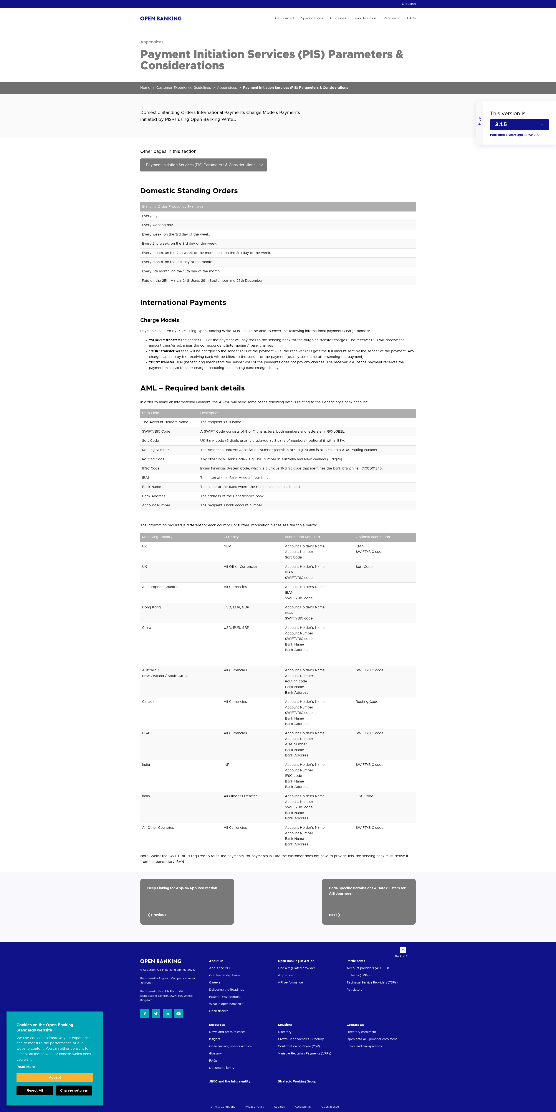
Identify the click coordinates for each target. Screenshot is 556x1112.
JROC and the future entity (229, 1081)
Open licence (330, 1106)
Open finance (218, 1011)
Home (145, 87)
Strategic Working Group (297, 1081)
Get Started (284, 18)
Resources (217, 1024)
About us (216, 961)
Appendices (227, 87)
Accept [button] (55, 1077)
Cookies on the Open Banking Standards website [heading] (45, 1027)
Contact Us (355, 1024)
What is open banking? (226, 1004)
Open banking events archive (230, 1046)
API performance (290, 982)
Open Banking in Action (296, 961)
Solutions (285, 1024)
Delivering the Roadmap (226, 989)
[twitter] (156, 1013)
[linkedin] (167, 1013)
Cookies (279, 1106)
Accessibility (303, 1106)
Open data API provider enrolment (372, 1039)
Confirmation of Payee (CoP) (299, 1046)
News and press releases (227, 1032)
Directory (285, 1032)
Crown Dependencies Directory (301, 1039)
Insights (214, 1039)
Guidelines (338, 18)
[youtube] (178, 1013)
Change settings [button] (74, 1090)
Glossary (215, 1053)
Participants (356, 961)
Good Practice (365, 18)
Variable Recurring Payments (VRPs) (304, 1053)
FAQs (411, 18)
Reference (392, 18)
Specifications (312, 18)
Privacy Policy (254, 1106)
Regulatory (354, 989)
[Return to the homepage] (161, 18)
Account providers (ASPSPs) (368, 968)
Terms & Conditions (222, 1106)
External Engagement (225, 996)
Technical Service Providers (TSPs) (372, 982)
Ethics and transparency (364, 1046)
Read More (26, 1067)
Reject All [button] (35, 1090)
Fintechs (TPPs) (358, 975)
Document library (222, 1067)
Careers (214, 982)
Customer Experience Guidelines (183, 87)
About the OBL (220, 968)
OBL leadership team (224, 975)
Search (410, 3)
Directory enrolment (361, 1032)
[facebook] (144, 1013)
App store (285, 975)
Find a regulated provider (296, 968)
